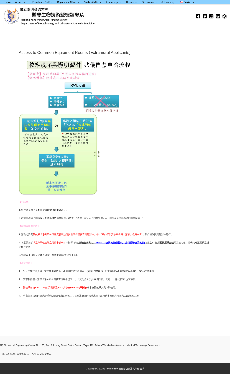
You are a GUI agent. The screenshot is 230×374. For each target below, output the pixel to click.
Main (7, 2)
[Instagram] (211, 16)
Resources (132, 2)
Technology (148, 2)
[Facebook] (198, 16)
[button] (26, 2)
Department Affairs (66, 2)
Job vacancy (168, 2)
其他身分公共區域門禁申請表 (50, 218)
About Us (20, 2)
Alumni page (112, 2)
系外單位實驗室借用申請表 (49, 210)
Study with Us (91, 2)
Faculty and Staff (41, 2)
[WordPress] (224, 16)
